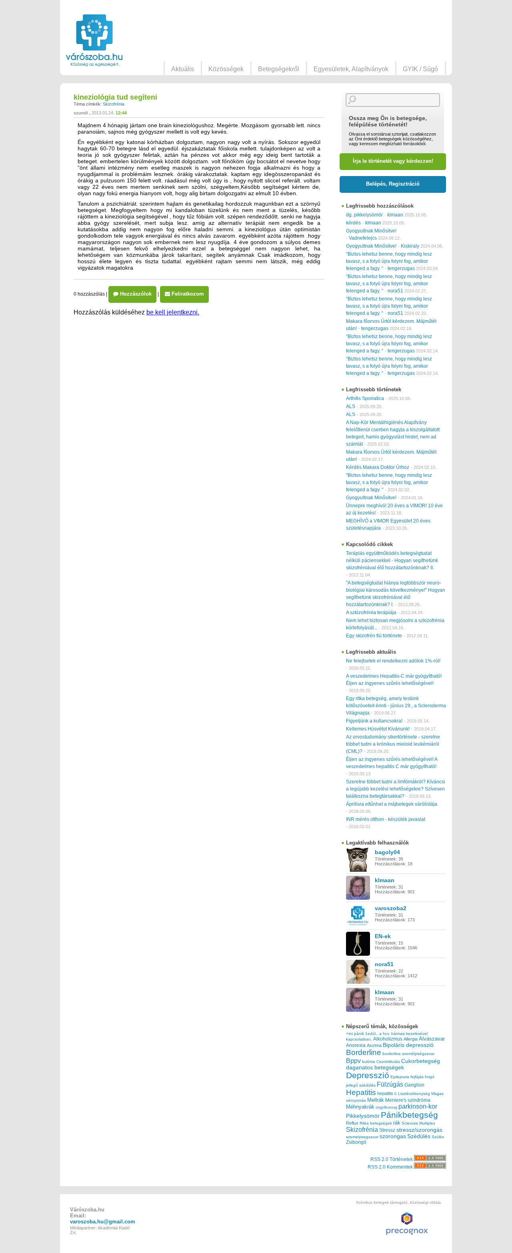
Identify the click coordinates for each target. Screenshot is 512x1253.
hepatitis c (387, 1093)
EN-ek (383, 936)
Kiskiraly (410, 246)
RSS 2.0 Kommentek (391, 1167)
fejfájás (417, 1077)
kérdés (353, 223)
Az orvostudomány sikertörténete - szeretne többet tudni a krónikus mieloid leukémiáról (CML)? (393, 744)
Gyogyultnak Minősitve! (371, 231)
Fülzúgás (390, 1084)
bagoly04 (387, 852)
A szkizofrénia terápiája (371, 612)
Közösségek (226, 69)
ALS (350, 406)
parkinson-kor (417, 1106)
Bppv (353, 1060)
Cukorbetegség (420, 1061)
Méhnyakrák (360, 1107)
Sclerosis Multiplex (418, 1123)
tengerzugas (401, 268)
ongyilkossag (386, 1107)
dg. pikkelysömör (364, 215)
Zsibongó (356, 1142)
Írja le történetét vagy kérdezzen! (393, 161)
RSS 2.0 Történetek (392, 1159)
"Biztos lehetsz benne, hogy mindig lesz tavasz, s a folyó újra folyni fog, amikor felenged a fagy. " (389, 482)
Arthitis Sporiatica (365, 398)
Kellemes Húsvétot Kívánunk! (378, 729)
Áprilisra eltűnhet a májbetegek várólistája (391, 804)
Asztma (374, 1045)
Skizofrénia (113, 104)
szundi (81, 112)
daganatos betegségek (375, 1068)
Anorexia (356, 1045)
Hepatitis (361, 1092)
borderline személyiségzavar (408, 1053)
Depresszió (367, 1075)
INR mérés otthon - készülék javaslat (385, 819)
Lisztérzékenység (414, 1093)
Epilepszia (399, 1077)
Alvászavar (432, 1039)
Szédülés (418, 1136)
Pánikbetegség (409, 1115)
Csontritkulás (388, 1061)
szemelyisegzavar (362, 1137)
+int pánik (355, 1033)
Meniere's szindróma (407, 1100)
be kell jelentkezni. (172, 312)
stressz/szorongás (419, 1130)
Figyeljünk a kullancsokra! (374, 721)
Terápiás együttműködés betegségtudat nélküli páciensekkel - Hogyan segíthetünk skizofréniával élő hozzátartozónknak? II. (392, 560)
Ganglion (414, 1085)
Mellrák (375, 1100)
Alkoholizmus (387, 1038)
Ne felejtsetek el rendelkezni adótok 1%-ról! (393, 661)
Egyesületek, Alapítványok (351, 69)
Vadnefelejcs (363, 238)
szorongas (393, 1136)
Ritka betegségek (376, 1123)
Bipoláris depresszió (408, 1045)
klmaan (395, 215)
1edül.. (371, 1033)
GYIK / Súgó (420, 69)
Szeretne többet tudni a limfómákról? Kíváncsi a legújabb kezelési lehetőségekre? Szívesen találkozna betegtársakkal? (395, 789)
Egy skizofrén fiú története (374, 636)
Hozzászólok (135, 294)
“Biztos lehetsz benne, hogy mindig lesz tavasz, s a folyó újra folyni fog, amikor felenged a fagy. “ (389, 261)
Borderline (363, 1052)
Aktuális (182, 69)
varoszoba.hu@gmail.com (102, 1222)
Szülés (438, 1137)
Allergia (411, 1039)
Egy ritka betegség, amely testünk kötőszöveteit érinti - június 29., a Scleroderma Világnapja (396, 706)
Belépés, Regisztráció (393, 184)
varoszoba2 (390, 908)
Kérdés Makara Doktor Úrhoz (377, 467)
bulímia (368, 1061)
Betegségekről (278, 69)
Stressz (387, 1130)
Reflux (352, 1123)
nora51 (395, 291)
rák (396, 1123)
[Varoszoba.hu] (94, 40)
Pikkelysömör (363, 1116)
